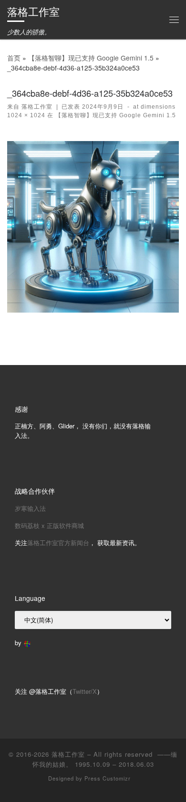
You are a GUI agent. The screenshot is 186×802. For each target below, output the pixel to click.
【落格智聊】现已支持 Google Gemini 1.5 (91, 57)
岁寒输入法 (30, 508)
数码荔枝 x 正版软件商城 (49, 525)
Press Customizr (107, 778)
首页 (14, 57)
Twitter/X (84, 691)
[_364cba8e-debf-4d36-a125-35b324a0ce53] (93, 227)
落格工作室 (36, 106)
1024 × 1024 (26, 115)
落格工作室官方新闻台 (58, 542)
